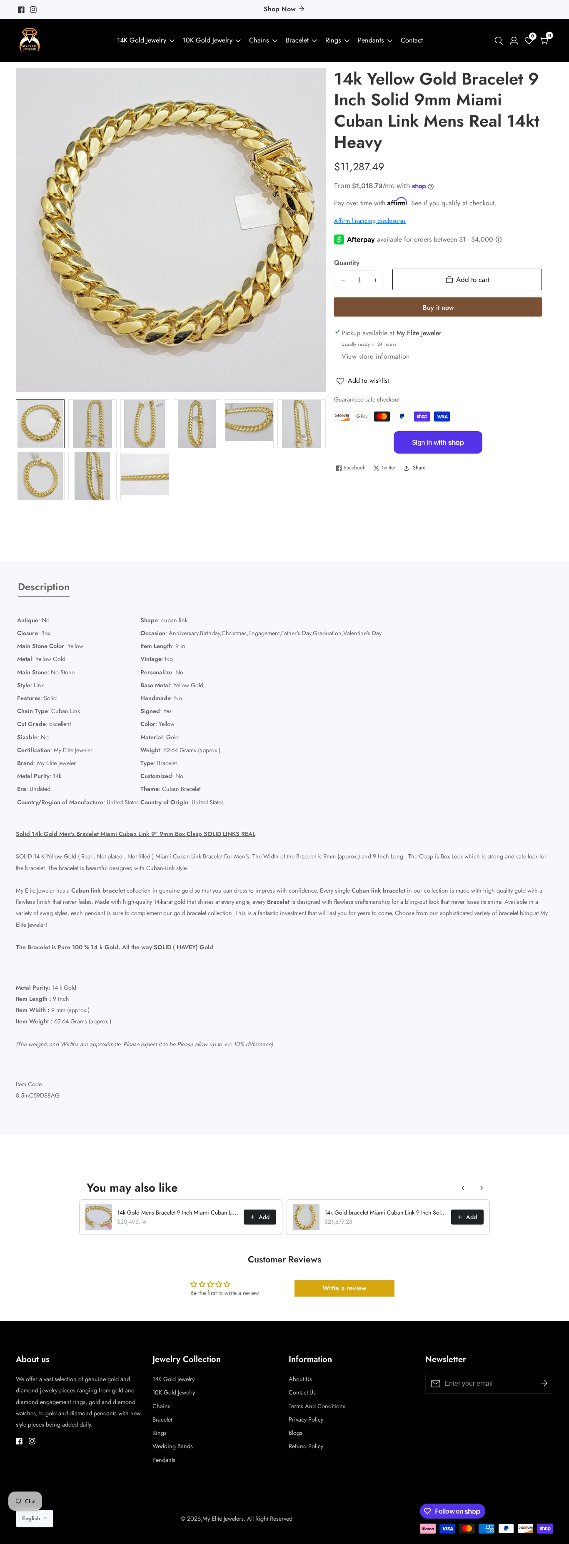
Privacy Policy (306, 1419)
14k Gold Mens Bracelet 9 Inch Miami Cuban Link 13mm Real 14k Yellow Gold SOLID (178, 1212)
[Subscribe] (544, 1383)
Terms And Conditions (317, 1406)
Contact (412, 40)
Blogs (295, 1433)
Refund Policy (306, 1446)
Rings (333, 40)
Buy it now (438, 307)
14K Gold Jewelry (141, 40)
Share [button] (419, 467)
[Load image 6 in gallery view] (301, 423)
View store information (376, 356)
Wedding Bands (172, 1446)
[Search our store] (501, 40)
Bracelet (297, 40)
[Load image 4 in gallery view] (197, 423)
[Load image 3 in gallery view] (144, 423)
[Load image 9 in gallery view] (144, 476)
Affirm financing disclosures (370, 221)
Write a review (344, 1288)
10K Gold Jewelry (207, 40)
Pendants (371, 40)
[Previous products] (463, 1188)
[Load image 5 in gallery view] (249, 423)
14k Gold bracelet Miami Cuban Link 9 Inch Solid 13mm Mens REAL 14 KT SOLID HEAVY (385, 1212)
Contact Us (302, 1392)
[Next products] (481, 1188)
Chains (259, 40)
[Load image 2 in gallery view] (92, 423)
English (32, 1518)
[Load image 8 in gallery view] (92, 476)
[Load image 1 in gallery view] (40, 423)
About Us (300, 1379)
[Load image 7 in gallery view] (40, 476)
